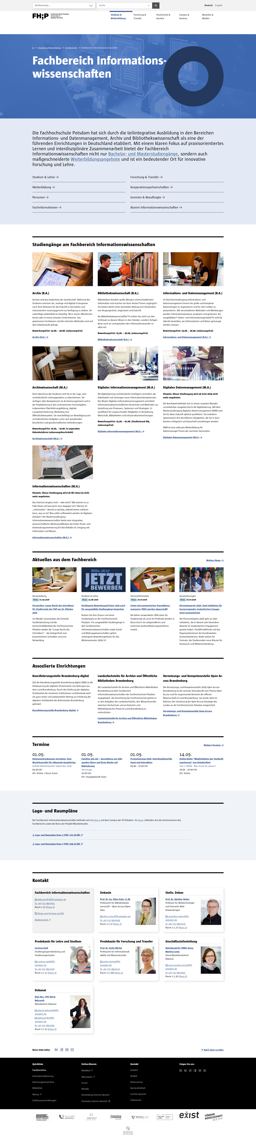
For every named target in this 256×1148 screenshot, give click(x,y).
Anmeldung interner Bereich (95, 1095)
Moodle (85, 1089)
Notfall (133, 1076)
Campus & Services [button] (184, 17)
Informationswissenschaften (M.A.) (50, 537)
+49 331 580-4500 (111, 920)
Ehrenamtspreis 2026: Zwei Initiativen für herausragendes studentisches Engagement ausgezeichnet (200, 609)
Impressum (135, 1100)
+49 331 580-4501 (46, 903)
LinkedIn (56, 1049)
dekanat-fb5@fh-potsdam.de (52, 899)
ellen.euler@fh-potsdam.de (117, 916)
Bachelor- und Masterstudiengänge (143, 154)
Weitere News (213, 560)
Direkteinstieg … (43, 5)
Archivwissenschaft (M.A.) (45, 439)
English (218, 5)
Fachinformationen (45, 207)
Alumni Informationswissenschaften (154, 207)
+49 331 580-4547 (46, 969)
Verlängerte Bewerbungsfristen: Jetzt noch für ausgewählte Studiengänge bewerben (103, 607)
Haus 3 (141, 820)
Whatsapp (72, 1049)
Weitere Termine (212, 745)
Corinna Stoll (41, 948)
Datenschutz (136, 1082)
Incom (84, 1083)
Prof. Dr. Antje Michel (111, 948)
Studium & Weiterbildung (49, 48)
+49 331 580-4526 (176, 924)
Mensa (35, 1094)
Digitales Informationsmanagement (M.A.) (119, 431)
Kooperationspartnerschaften (149, 187)
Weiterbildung (41, 187)
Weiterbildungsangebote (95, 159)
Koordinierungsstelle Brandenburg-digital (54, 710)
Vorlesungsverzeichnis (43, 1082)
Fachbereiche (71, 48)
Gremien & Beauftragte (145, 197)
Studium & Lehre (43, 177)
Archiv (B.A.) (38, 337)
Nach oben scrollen (214, 1050)
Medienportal (41, 920)
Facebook (61, 1049)
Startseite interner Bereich (94, 1101)
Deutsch (209, 5)
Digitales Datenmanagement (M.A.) (181, 437)
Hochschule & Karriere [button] (163, 17)
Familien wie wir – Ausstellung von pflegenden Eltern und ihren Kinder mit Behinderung (101, 762)
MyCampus (86, 1077)
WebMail (85, 1070)
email (66, 1049)
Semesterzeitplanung (42, 1076)
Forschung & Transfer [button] (140, 17)
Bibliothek (37, 1088)
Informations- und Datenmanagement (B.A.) (185, 337)
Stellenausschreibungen (44, 1100)
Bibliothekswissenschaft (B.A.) (113, 339)
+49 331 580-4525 (111, 969)
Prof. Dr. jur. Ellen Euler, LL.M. (115, 899)
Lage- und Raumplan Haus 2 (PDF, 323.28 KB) (57, 835)
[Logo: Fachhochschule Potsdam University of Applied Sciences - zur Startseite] (50, 16)
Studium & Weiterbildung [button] (118, 17)
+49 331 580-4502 (176, 973)
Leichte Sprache (138, 1094)
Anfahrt (134, 1070)
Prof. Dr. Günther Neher (177, 899)
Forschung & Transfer (144, 177)
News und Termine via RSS (51, 913)
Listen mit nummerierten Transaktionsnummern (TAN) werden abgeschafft (150, 607)
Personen (38, 197)
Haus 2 (96, 820)
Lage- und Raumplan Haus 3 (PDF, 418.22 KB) (57, 844)
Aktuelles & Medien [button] (207, 17)
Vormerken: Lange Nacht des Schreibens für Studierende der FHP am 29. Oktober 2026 (53, 609)
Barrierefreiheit (137, 1088)
